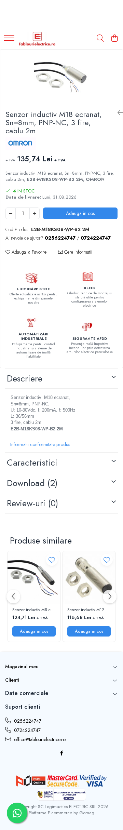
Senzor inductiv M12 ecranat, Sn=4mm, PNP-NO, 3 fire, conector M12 (89, 610)
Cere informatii (77, 252)
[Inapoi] (117, 113)
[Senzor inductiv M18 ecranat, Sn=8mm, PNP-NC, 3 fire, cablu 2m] (61, 77)
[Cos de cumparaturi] (114, 39)
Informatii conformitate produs (40, 444)
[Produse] (9, 38)
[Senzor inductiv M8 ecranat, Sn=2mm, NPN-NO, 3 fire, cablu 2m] (34, 577)
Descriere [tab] (24, 378)
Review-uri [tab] (32, 503)
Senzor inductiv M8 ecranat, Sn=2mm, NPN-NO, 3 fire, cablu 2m (34, 610)
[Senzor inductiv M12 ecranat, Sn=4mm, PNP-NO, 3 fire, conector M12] (89, 577)
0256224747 (27, 721)
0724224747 (27, 730)
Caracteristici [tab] (32, 462)
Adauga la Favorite (28, 252)
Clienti (12, 680)
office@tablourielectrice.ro (39, 739)
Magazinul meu (22, 666)
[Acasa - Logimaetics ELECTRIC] (37, 38)
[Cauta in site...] (100, 39)
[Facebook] (61, 753)
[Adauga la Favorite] (52, 560)
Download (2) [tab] (32, 483)
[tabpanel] (61, 77)
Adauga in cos (80, 213)
